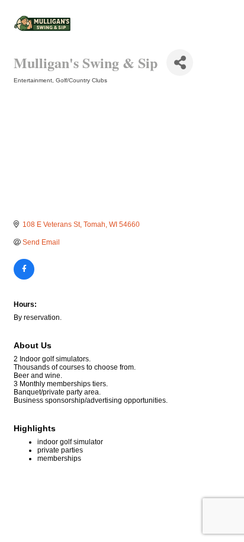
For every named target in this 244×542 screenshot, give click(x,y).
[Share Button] (179, 62)
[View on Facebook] (24, 277)
